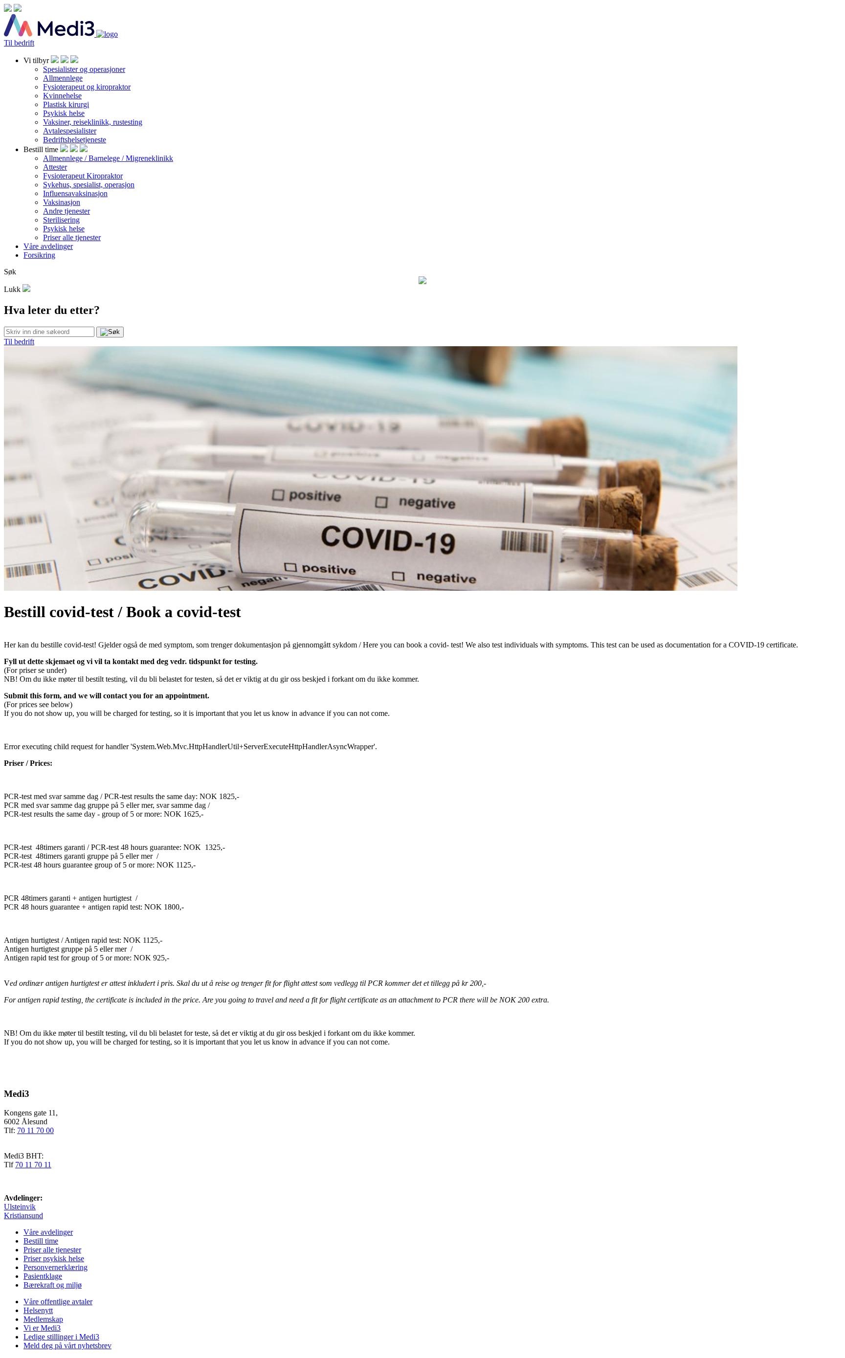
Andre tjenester (66, 211)
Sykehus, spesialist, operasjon (88, 184)
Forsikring (39, 255)
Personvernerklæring (55, 1267)
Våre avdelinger (48, 246)
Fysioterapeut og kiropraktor (87, 87)
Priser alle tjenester (72, 237)
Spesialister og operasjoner (84, 69)
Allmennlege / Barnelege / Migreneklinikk (108, 158)
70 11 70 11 (33, 1164)
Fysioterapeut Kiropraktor (83, 176)
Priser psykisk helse (53, 1258)
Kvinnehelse (62, 95)
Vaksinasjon (61, 202)
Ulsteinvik (20, 1206)
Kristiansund (23, 1215)
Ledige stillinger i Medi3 (61, 1337)
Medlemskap (43, 1319)
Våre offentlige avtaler (57, 1301)
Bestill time (40, 1241)
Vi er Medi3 (42, 1328)
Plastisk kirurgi (66, 104)
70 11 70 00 (35, 1130)
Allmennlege (63, 78)
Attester (55, 167)
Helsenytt (38, 1310)
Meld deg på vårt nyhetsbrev (67, 1345)
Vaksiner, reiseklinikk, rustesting (92, 122)
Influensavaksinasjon (75, 193)
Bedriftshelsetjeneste (74, 139)
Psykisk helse (64, 113)
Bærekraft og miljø (52, 1285)
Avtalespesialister (69, 131)
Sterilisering (61, 220)
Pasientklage (42, 1276)
